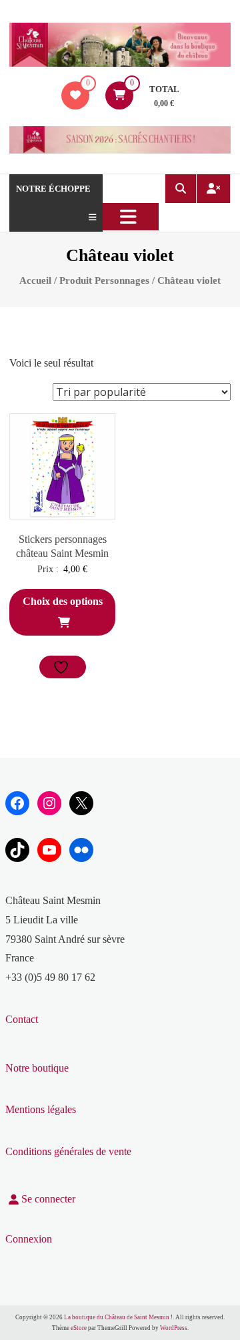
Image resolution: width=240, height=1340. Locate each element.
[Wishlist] (75, 95)
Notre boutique (37, 1068)
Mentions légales (40, 1109)
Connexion (28, 1239)
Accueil (35, 280)
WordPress (173, 1328)
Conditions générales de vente (68, 1151)
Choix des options (63, 601)
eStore (79, 1328)
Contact (21, 1019)
